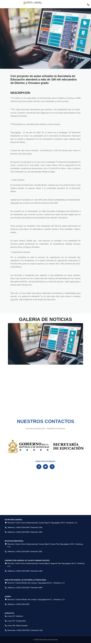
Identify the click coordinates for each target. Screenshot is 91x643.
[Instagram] (52, 466)
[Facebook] (38, 466)
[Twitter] (45, 466)
